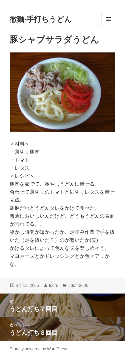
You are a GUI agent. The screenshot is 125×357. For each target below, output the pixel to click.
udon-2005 (78, 285)
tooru (53, 285)
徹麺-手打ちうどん (41, 19)
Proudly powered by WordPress (38, 349)
